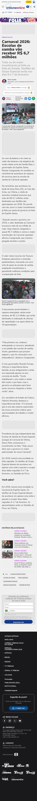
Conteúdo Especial (11, 690)
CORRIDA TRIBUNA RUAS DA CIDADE (14, 643)
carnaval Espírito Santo (18, 574)
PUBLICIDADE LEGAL (12, 682)
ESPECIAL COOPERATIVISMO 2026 (13, 648)
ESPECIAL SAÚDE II (28, 12)
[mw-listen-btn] (4, 98)
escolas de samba (9, 577)
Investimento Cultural (10, 581)
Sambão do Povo (24, 585)
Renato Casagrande (10, 585)
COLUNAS (8, 675)
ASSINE (29, 2)
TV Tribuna (17, 12)
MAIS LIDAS (9, 639)
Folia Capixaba (23, 577)
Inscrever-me (18, 622)
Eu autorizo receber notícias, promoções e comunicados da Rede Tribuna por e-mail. (18, 614)
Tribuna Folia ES (7, 37)
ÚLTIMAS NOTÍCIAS (11, 636)
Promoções (8, 679)
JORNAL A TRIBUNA (12, 670)
